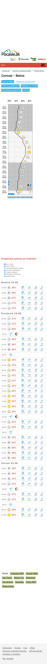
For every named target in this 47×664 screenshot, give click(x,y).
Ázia (25, 648)
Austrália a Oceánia (11, 654)
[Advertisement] (23, 23)
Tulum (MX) (31, 582)
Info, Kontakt (8, 659)
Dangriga (19, 582)
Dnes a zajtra (8, 81)
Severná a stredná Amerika (15, 651)
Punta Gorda (8, 586)
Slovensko (7, 648)
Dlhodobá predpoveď (11, 90)
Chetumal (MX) (17, 573)
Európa (17, 648)
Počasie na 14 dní (29, 86)
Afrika (32, 648)
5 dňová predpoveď (10, 86)
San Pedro (7, 578)
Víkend (26, 90)
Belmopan (30, 578)
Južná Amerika (35, 651)
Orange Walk (32, 573)
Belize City (19, 578)
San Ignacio (7, 582)
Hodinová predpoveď (25, 81)
